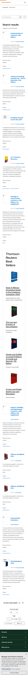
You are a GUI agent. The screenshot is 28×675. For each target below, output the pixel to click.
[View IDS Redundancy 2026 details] (6, 563)
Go (19, 619)
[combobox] (10, 17)
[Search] (20, 17)
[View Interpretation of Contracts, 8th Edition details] (6, 36)
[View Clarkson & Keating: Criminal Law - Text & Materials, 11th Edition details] (6, 79)
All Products (12, 7)
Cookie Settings (14, 672)
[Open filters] (24, 17)
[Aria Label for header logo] (6, 2)
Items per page (14, 609)
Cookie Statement (6, 669)
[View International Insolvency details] (6, 520)
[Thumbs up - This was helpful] (19, 603)
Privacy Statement (15, 669)
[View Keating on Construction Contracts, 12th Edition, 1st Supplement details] (6, 199)
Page (14, 616)
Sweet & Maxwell (20, 41)
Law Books (5, 7)
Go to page (15, 619)
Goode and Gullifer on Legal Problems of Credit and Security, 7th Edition (14, 359)
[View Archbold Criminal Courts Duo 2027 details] (6, 120)
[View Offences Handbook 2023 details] (6, 456)
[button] (14, 632)
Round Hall (18, 460)
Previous (9, 623)
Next (18, 623)
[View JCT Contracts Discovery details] (6, 159)
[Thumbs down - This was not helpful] (23, 603)
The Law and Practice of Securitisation (12, 324)
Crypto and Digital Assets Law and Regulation (13, 391)
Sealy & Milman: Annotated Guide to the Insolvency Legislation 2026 (13, 291)
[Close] (26, 654)
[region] (14, 663)
